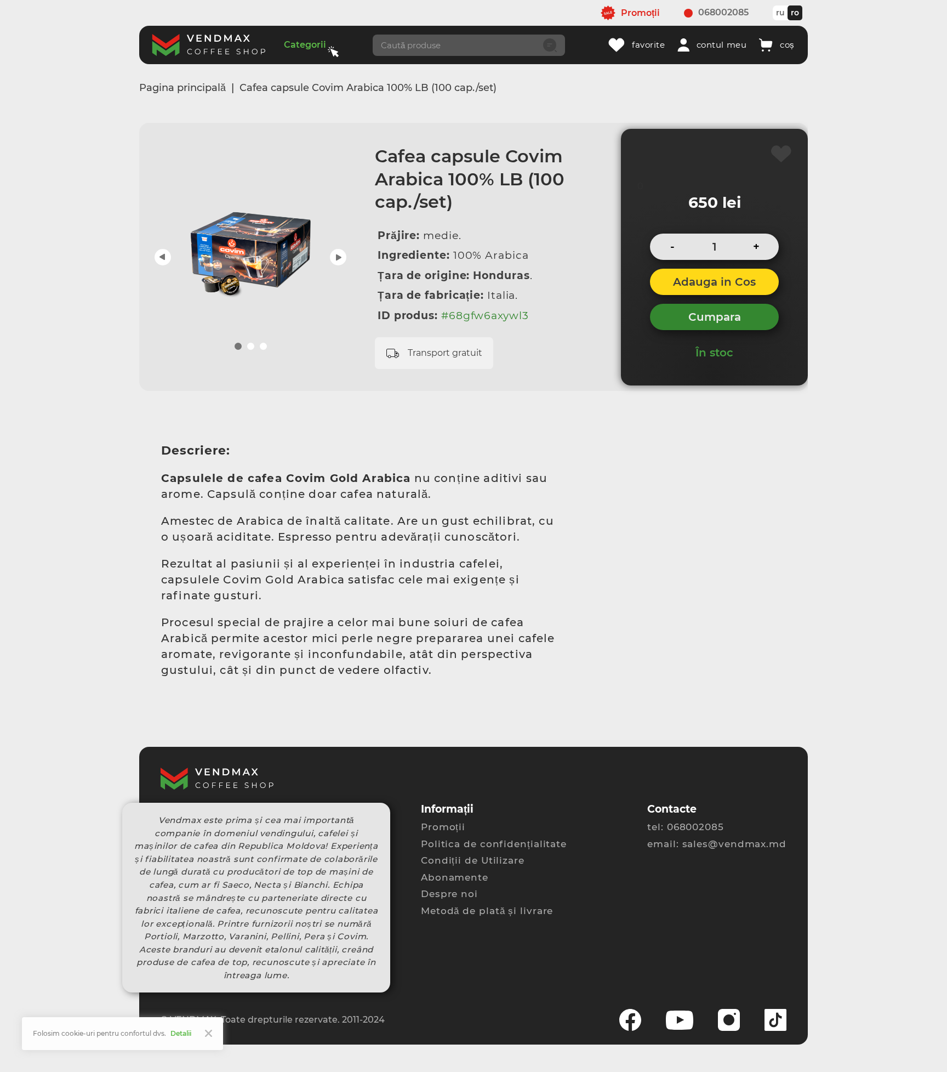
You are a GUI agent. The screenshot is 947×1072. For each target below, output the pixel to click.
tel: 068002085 (685, 826)
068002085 (723, 12)
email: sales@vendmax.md (716, 843)
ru (780, 13)
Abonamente (454, 877)
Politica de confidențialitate (494, 843)
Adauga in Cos (714, 281)
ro (795, 13)
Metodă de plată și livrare (487, 910)
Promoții (443, 826)
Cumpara (714, 317)
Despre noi (449, 893)
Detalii (180, 1033)
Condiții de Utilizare (472, 860)
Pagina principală (182, 88)
